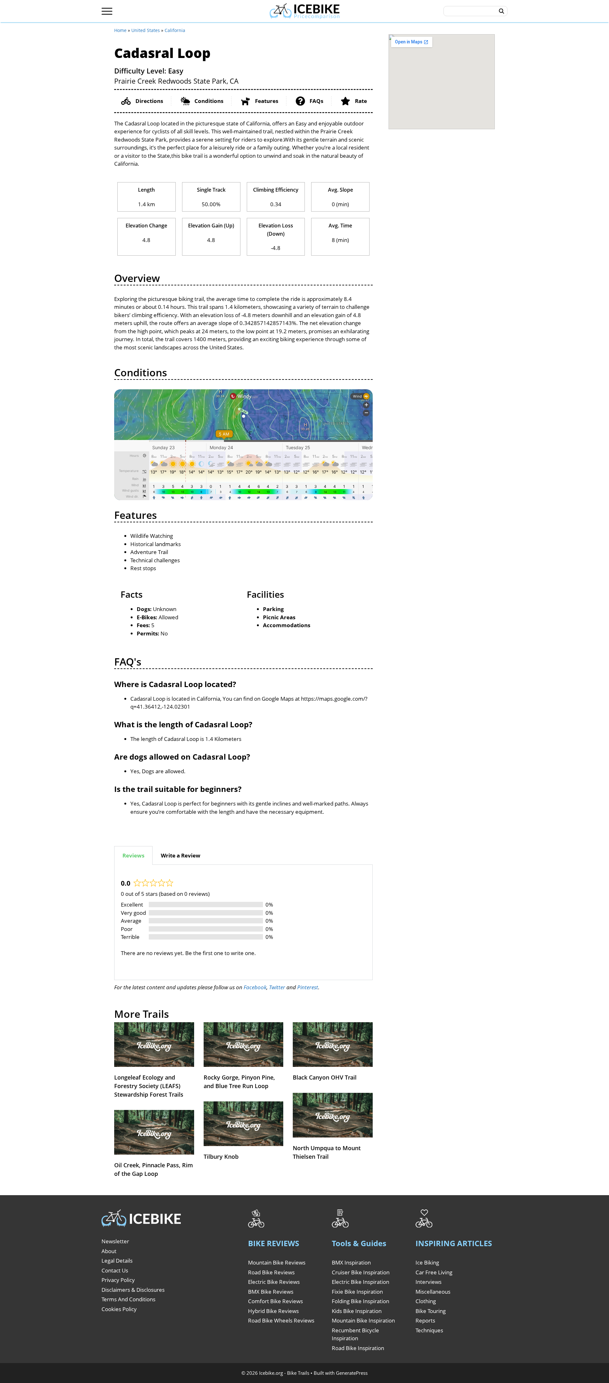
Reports (425, 1320)
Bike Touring (431, 1311)
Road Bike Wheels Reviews (281, 1320)
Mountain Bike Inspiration (363, 1320)
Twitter (277, 987)
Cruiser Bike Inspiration (361, 1272)
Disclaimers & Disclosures (133, 1289)
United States (145, 30)
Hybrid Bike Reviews (273, 1311)
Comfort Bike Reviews (275, 1301)
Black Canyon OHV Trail (325, 1077)
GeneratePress (352, 1373)
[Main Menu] (107, 11)
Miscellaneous (433, 1291)
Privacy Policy (118, 1280)
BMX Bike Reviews (270, 1291)
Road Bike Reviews (271, 1272)
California (175, 30)
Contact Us (115, 1270)
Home (120, 30)
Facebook (255, 987)
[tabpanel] (243, 922)
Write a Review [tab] (180, 855)
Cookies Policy (119, 1309)
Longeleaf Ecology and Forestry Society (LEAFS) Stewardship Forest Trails (148, 1086)
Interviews (429, 1281)
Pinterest (307, 987)
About (109, 1251)
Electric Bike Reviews (274, 1281)
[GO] (501, 11)
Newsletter (115, 1241)
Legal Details (117, 1260)
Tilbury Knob (221, 1156)
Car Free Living (434, 1272)
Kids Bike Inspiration (357, 1311)
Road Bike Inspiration (358, 1348)
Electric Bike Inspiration (360, 1281)
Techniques (429, 1330)
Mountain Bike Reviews (276, 1262)
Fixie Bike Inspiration (357, 1291)
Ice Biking (427, 1262)
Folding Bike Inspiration (360, 1301)
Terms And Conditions (128, 1299)
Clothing (426, 1301)
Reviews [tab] (133, 855)
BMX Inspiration (351, 1262)
